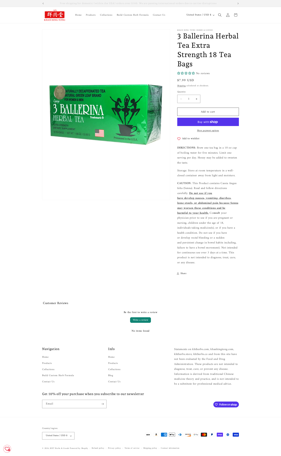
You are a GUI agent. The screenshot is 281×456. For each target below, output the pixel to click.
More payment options (208, 130)
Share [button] (184, 273)
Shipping (181, 86)
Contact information (170, 448)
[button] (220, 15)
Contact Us (48, 382)
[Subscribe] (102, 404)
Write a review (140, 320)
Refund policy (98, 448)
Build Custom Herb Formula (58, 375)
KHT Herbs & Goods (59, 448)
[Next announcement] (238, 3)
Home (45, 357)
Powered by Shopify (79, 448)
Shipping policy (150, 448)
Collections (48, 369)
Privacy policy (114, 448)
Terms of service (132, 448)
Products (47, 363)
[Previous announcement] (43, 3)
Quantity (181, 92)
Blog (110, 375)
